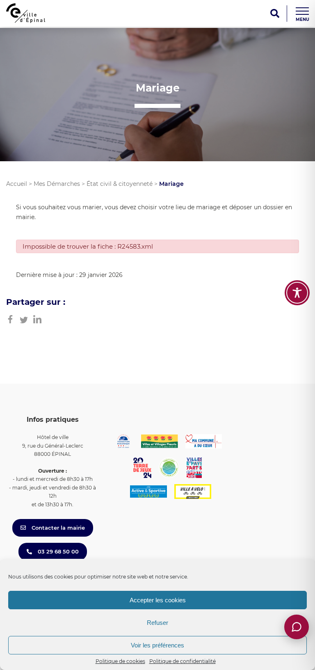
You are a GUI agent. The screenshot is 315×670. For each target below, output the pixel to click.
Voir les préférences (157, 645)
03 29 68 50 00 (57, 551)
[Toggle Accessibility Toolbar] (297, 292)
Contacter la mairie (57, 527)
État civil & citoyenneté (120, 184)
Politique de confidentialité (182, 661)
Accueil (16, 184)
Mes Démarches (57, 184)
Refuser (157, 622)
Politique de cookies (120, 661)
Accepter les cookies (158, 600)
